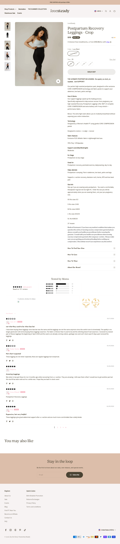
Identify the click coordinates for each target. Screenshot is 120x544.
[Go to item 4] (7, 56)
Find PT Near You (10, 510)
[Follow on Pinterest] (20, 530)
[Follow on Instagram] (10, 530)
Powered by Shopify (24, 537)
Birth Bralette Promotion (34, 496)
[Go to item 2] (7, 36)
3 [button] (60, 427)
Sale (5, 499)
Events (19, 13)
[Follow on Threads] (15, 530)
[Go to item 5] (7, 67)
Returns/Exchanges (32, 499)
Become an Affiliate (10, 514)
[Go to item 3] (7, 45)
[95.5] (86, 302)
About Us (7, 496)
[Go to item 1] (7, 26)
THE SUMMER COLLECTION (37, 9)
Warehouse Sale (9, 13)
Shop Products (9, 9)
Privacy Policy (31, 503)
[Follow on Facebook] (5, 530)
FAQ (5, 521)
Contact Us (8, 518)
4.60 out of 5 (27, 287)
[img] (10, 319)
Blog (6, 507)
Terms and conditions (33, 507)
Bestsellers (22, 9)
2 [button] (57, 427)
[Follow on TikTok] (25, 530)
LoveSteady (71, 23)
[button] (49, 284)
